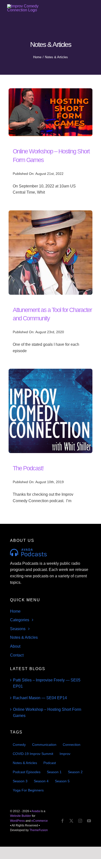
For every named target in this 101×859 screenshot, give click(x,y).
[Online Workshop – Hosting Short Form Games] (50, 91)
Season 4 (41, 781)
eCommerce (39, 820)
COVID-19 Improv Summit (33, 754)
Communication (44, 745)
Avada (35, 811)
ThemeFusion (38, 830)
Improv (65, 754)
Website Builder (20, 816)
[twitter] (71, 821)
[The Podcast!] (50, 372)
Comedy (19, 745)
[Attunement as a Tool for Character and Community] (50, 213)
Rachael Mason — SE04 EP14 (40, 698)
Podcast (49, 763)
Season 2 (75, 772)
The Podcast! (28, 468)
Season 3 (20, 781)
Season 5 (62, 781)
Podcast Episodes (26, 772)
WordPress (17, 820)
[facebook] (62, 821)
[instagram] (80, 821)
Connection (71, 745)
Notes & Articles (25, 763)
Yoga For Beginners (28, 790)
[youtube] (89, 821)
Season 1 (54, 772)
